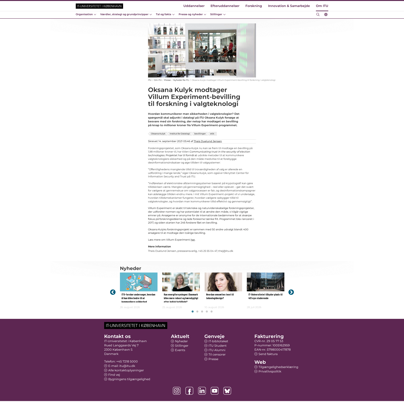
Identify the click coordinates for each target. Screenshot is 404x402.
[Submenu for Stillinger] (224, 14)
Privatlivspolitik (269, 371)
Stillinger (216, 14)
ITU (149, 80)
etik (212, 133)
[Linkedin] (202, 391)
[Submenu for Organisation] (95, 14)
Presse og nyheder (191, 14)
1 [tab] (192, 311)
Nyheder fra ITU (181, 80)
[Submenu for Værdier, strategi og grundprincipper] (151, 14)
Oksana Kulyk (158, 133)
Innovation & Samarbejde (289, 6)
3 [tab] (202, 311)
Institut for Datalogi (180, 133)
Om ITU (322, 6)
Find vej (114, 375)
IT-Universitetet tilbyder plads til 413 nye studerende (265, 296)
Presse (167, 80)
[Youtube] (214, 391)
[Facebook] (189, 391)
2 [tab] (197, 311)
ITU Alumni (216, 350)
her (193, 239)
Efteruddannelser (225, 6)
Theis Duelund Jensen (208, 141)
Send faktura (268, 354)
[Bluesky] (227, 391)
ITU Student (217, 345)
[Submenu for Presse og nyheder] (205, 14)
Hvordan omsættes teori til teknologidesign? (220, 296)
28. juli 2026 (254, 307)
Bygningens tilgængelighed (129, 379)
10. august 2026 (214, 307)
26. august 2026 (130, 307)
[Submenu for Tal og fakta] (173, 14)
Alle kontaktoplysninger (126, 370)
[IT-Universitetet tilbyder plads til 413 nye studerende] (265, 282)
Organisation (84, 14)
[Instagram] (176, 391)
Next (291, 292)
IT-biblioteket (218, 341)
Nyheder (181, 341)
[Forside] (99, 6)
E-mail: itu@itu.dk (121, 366)
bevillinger (200, 133)
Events (180, 350)
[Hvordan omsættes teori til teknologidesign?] (223, 282)
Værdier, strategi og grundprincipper (124, 14)
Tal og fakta (163, 14)
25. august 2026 (172, 307)
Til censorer (217, 354)
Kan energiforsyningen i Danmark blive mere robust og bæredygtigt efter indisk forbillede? (181, 298)
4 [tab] (206, 311)
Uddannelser (194, 6)
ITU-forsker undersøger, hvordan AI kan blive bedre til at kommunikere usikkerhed (138, 298)
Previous (113, 292)
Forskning (253, 6)
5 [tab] (211, 311)
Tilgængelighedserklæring (278, 367)
